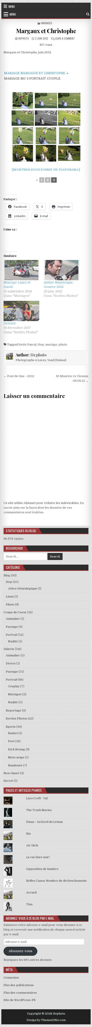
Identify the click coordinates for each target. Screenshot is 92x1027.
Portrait (11, 634)
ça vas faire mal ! (38, 857)
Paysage (12, 626)
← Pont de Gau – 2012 (19, 376)
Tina (29, 904)
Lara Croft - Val (37, 798)
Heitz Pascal (27, 344)
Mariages (46, 23)
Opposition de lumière (42, 869)
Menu (11, 6)
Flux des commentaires (20, 992)
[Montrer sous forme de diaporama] (46, 169)
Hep (41, 344)
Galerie (9, 649)
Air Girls (32, 845)
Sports (11, 726)
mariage (51, 344)
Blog (7, 575)
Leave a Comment (65, 38)
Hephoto (23, 38)
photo (63, 344)
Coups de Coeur (15, 612)
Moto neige (16, 757)
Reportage (13, 710)
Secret (8, 780)
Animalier (13, 618)
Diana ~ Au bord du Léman (44, 821)
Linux (10, 596)
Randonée (15, 765)
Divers (11, 663)
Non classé (11, 773)
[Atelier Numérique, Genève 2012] (61, 270)
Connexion (11, 977)
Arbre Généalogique (22, 588)
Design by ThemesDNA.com (46, 1020)
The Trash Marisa (39, 810)
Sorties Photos (16, 718)
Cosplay (14, 686)
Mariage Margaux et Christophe (34, 73)
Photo (10, 604)
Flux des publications (19, 985)
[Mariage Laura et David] (21, 270)
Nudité (13, 641)
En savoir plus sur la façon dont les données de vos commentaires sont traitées (44, 507)
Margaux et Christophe (46, 31)
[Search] (87, 14)
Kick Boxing (16, 749)
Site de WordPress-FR (20, 1000)
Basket (13, 733)
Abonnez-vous (20, 951)
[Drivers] (21, 311)
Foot (11, 741)
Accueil (31, 892)
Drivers (10, 323)
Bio (28, 833)
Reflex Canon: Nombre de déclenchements (56, 880)
